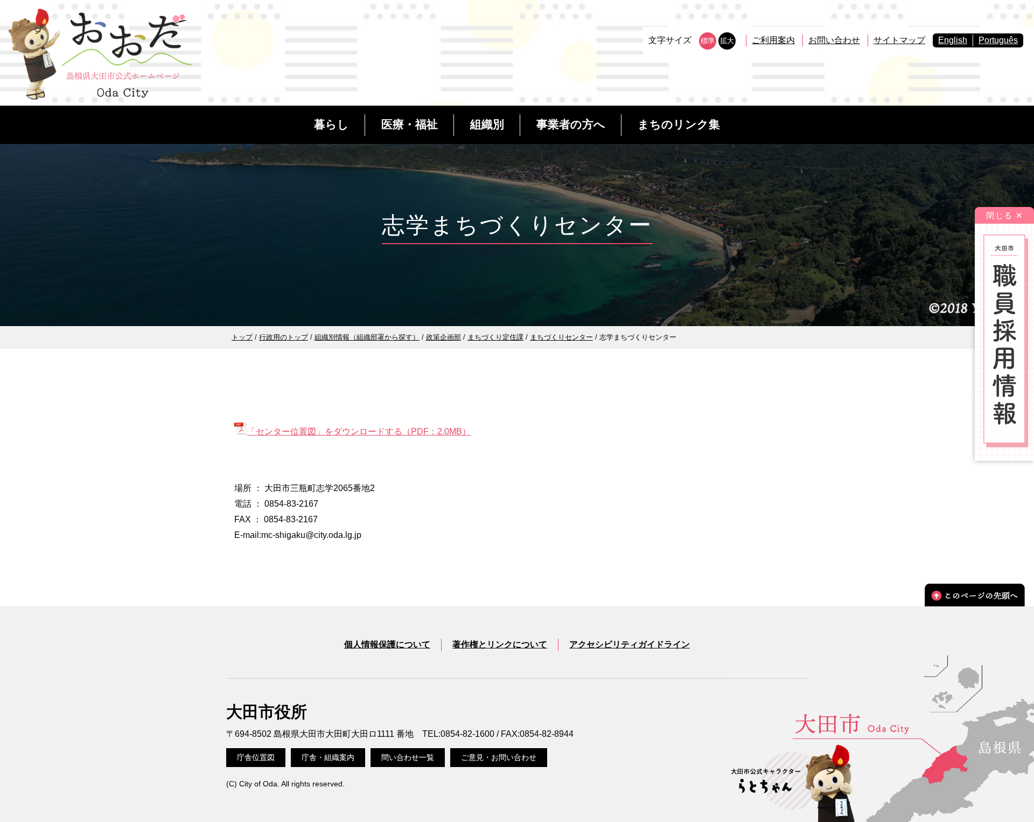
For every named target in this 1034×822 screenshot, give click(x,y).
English (952, 40)
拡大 (727, 41)
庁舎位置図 (256, 757)
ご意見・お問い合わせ (498, 757)
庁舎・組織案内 (328, 757)
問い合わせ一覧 (407, 757)
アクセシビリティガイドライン (629, 644)
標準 (708, 41)
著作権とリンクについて (499, 644)
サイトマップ (899, 40)
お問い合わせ (834, 40)
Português (998, 40)
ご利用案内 (773, 40)
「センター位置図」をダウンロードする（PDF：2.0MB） (359, 431)
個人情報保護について (387, 644)
